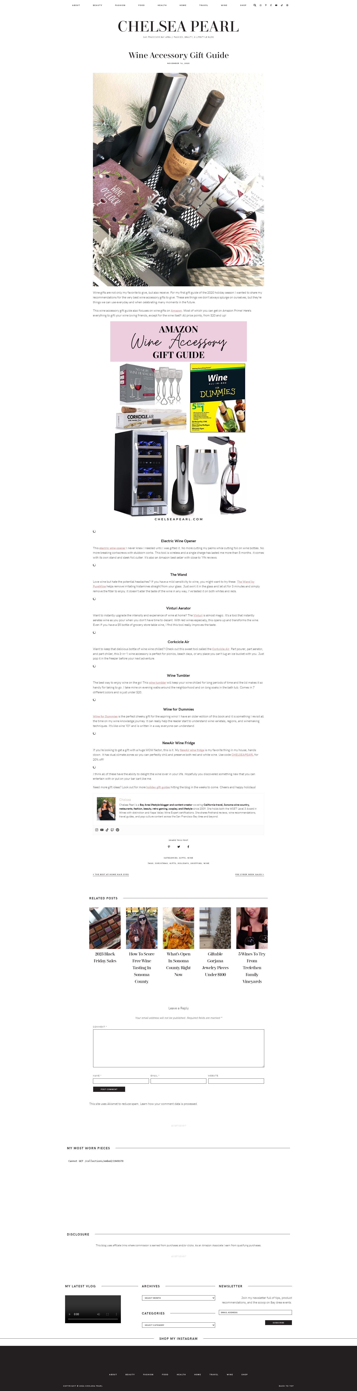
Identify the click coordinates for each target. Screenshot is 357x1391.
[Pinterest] (117, 830)
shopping (196, 863)
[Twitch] (112, 830)
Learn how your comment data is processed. (169, 1104)
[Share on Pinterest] (169, 847)
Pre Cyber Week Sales (249, 874)
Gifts (182, 858)
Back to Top (286, 1386)
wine (206, 863)
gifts (173, 863)
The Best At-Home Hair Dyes (111, 874)
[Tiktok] (107, 830)
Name (97, 1075)
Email (155, 1075)
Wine (190, 858)
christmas (161, 863)
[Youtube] (102, 830)
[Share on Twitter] (179, 847)
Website (213, 1075)
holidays (183, 863)
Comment (100, 1026)
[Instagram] (96, 830)
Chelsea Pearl (178, 26)
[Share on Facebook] (188, 847)
